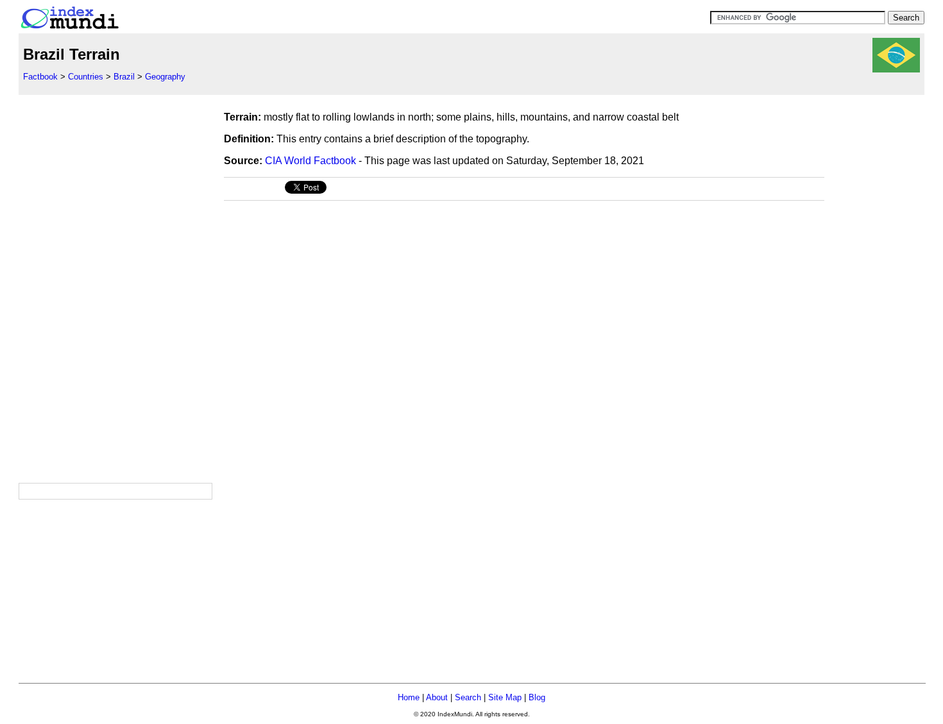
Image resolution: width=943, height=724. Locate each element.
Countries (85, 76)
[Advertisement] (115, 287)
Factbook (40, 76)
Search (468, 697)
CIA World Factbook (310, 160)
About (437, 697)
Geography (165, 76)
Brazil (124, 76)
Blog (537, 697)
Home (409, 697)
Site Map (505, 697)
